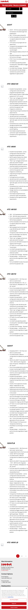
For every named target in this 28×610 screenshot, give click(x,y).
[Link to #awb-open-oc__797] (26, 2)
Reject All (14, 603)
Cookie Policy (10, 597)
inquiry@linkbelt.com (6, 578)
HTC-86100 (11, 209)
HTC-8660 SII (12, 84)
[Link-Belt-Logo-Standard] (4, 1)
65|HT (9, 25)
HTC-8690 (11, 146)
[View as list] (15, 16)
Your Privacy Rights (14, 599)
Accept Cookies (14, 607)
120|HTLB (11, 443)
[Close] (26, 588)
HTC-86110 (11, 274)
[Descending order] (21, 8)
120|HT (10, 346)
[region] (14, 598)
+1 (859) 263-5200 (6, 582)
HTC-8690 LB (12, 542)
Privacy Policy (4, 570)
